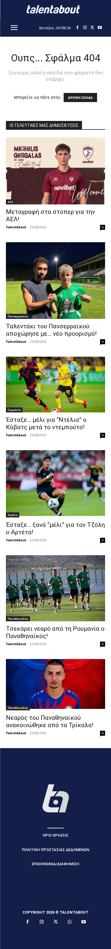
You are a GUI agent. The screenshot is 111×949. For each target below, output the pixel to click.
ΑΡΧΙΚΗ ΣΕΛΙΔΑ (80, 97)
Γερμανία (14, 410)
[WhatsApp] (69, 922)
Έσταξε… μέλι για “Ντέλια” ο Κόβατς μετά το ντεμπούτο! (46, 423)
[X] (92, 27)
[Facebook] (77, 27)
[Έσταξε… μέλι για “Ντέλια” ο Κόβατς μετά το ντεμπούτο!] (55, 384)
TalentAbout (16, 227)
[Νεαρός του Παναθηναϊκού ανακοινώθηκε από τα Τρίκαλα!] (55, 685)
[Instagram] (85, 27)
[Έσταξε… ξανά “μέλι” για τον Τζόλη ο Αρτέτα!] (55, 483)
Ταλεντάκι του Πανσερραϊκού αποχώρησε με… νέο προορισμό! (51, 330)
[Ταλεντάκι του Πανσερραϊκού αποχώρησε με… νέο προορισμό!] (55, 280)
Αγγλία (12, 515)
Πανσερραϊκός (18, 316)
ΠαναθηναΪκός (18, 619)
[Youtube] (99, 27)
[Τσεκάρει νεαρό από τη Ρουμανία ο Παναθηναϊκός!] (55, 588)
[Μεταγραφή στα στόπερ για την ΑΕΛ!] (55, 170)
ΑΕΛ (10, 202)
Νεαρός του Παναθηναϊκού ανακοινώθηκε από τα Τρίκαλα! (49, 721)
